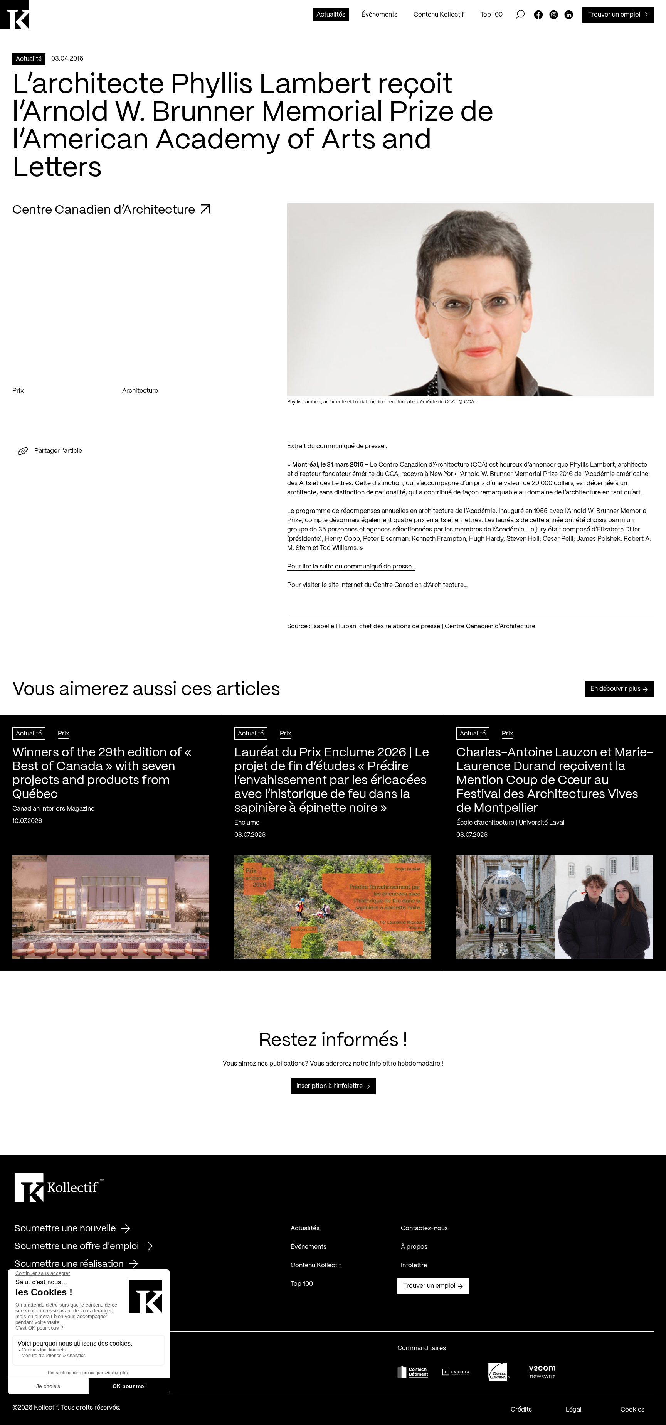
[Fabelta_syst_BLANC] (456, 1372)
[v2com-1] (542, 1372)
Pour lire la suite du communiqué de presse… (351, 567)
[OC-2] (499, 1372)
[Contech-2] (412, 1372)
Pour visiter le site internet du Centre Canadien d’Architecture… (377, 585)
